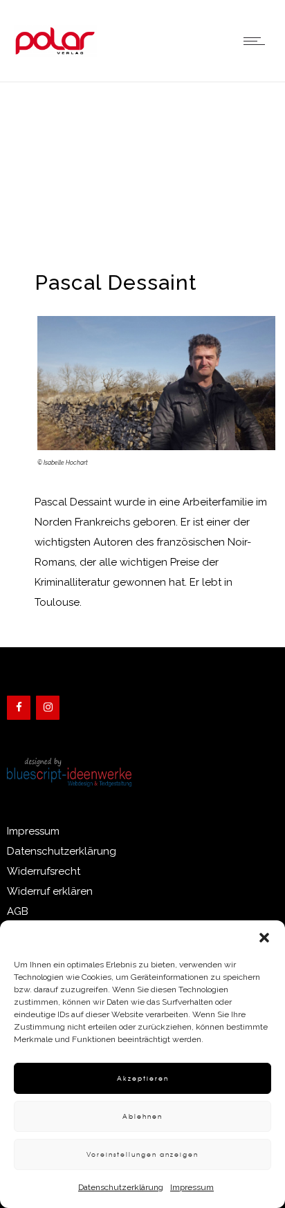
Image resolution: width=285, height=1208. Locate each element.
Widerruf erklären (50, 891)
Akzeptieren (143, 1078)
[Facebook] (18, 708)
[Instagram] (47, 708)
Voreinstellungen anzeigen (142, 1154)
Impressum (192, 1187)
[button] (264, 938)
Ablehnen (142, 1116)
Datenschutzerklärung (120, 1187)
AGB (17, 911)
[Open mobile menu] (257, 41)
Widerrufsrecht (43, 871)
